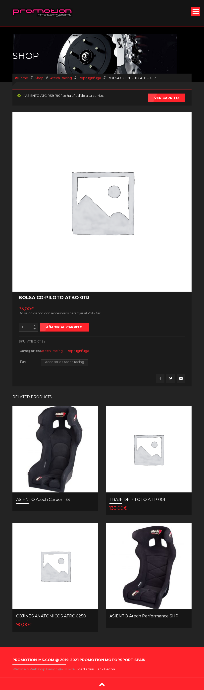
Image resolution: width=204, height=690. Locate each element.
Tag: (23, 361)
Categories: (29, 351)
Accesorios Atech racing (64, 362)
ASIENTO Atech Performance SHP (143, 616)
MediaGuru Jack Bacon (96, 669)
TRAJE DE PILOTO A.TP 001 (137, 499)
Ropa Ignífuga (90, 78)
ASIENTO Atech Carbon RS (43, 499)
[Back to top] (102, 684)
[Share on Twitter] (170, 378)
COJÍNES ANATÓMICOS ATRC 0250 (51, 616)
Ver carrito (166, 98)
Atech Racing (61, 78)
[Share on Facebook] (160, 378)
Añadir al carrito (64, 327)
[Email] (181, 378)
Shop (39, 78)
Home (23, 78)
